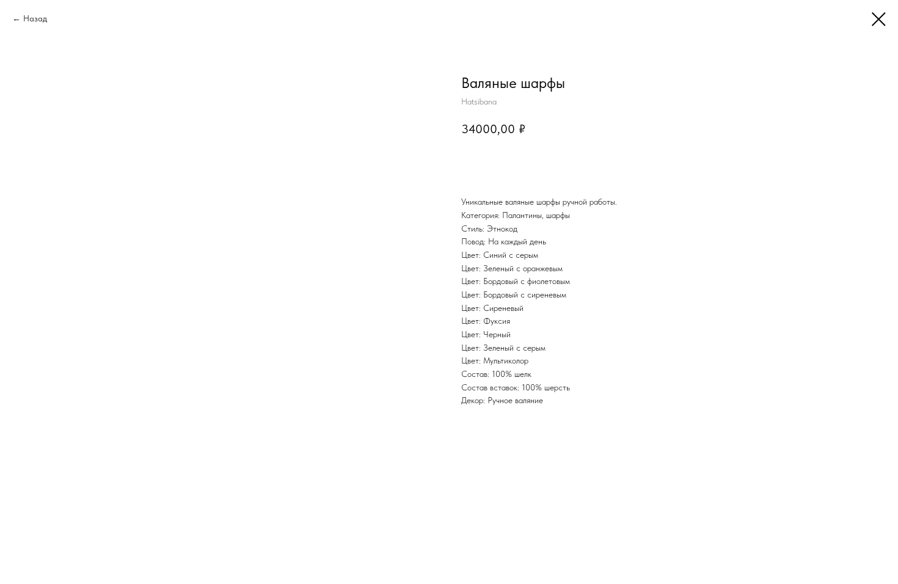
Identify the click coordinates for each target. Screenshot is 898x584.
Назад (35, 18)
